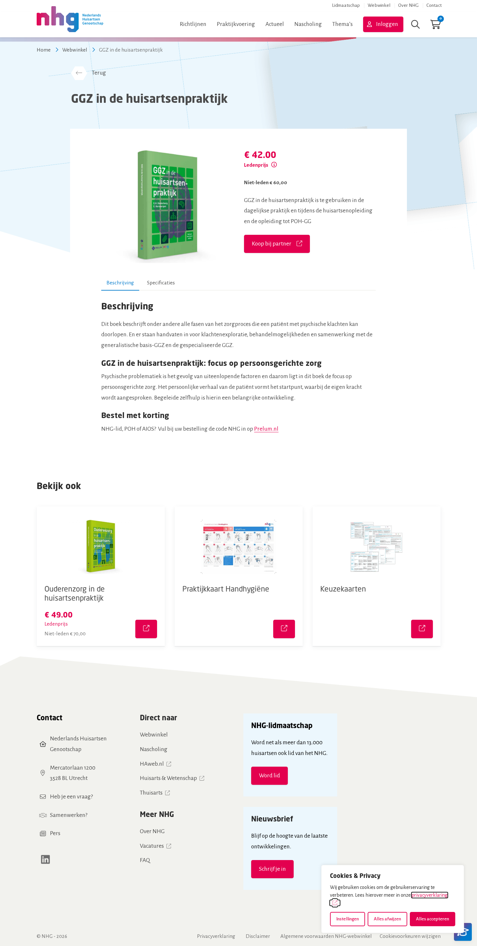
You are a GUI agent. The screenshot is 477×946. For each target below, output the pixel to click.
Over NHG (408, 5)
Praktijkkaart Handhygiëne (225, 588)
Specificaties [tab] (161, 282)
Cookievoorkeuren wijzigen (410, 936)
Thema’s (342, 24)
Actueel (274, 24)
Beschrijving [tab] (120, 282)
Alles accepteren (432, 918)
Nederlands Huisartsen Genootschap (78, 744)
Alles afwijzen (387, 918)
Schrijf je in (272, 869)
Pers (55, 833)
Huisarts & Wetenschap (168, 778)
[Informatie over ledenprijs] (274, 165)
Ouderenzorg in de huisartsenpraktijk (74, 593)
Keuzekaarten (343, 588)
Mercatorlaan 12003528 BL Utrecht (72, 773)
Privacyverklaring (216, 936)
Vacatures (152, 846)
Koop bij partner (271, 244)
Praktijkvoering (236, 24)
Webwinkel (379, 5)
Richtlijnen (193, 24)
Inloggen (387, 24)
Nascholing (308, 24)
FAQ (145, 860)
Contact (434, 5)
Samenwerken (67, 815)
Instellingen (347, 918)
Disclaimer (258, 936)
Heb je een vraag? (71, 797)
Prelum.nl (266, 429)
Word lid (269, 775)
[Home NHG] (70, 24)
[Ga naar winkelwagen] (435, 26)
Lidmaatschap (346, 5)
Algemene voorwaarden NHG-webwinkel (326, 936)
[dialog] (392, 899)
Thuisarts (151, 793)
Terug (99, 73)
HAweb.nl (152, 764)
